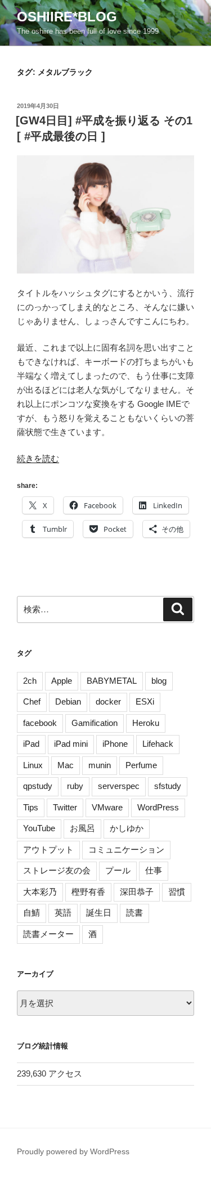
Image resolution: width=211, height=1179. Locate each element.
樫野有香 (88, 891)
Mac (65, 765)
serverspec (119, 786)
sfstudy (167, 786)
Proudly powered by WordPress (73, 1151)
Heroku (145, 723)
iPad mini (71, 743)
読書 (134, 912)
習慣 (176, 891)
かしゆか (126, 828)
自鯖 (31, 912)
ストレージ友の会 (57, 870)
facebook (40, 723)
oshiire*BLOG (67, 16)
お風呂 (82, 828)
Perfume (141, 765)
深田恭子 (137, 891)
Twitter (65, 807)
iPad (31, 743)
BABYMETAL (112, 680)
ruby (75, 786)
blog (159, 680)
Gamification (94, 723)
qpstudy (37, 786)
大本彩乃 (40, 891)
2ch (30, 680)
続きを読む (38, 458)
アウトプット (48, 849)
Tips (30, 807)
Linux (33, 765)
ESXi (145, 701)
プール (118, 870)
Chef (32, 701)
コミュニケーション (126, 849)
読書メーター (48, 934)
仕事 (153, 870)
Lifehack (157, 743)
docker (108, 701)
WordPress (158, 807)
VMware (107, 807)
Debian (68, 701)
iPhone (115, 743)
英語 (63, 912)
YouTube (39, 828)
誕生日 (98, 912)
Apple (61, 680)
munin (99, 765)
